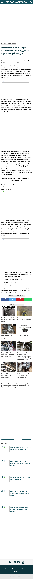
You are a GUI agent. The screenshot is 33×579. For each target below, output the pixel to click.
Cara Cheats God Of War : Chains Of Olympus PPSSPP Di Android (20, 463)
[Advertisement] (16, 24)
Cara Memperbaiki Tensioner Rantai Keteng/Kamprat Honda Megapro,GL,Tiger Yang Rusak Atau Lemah (24, 356)
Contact (19, 568)
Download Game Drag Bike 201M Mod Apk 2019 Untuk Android (19, 509)
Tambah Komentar (23, 57)
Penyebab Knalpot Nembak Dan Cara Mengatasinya (6, 375)
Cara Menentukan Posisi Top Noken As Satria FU (24, 318)
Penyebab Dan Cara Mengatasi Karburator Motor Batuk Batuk (7, 354)
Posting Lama (26, 438)
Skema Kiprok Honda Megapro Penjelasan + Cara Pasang (23, 337)
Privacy (26, 568)
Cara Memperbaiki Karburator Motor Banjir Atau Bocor (8, 337)
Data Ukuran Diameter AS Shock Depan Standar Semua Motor (19, 493)
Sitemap (7, 568)
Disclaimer (17, 571)
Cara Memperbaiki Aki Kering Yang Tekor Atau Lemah (8, 319)
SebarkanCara (16, 2)
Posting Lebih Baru (7, 438)
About (13, 568)
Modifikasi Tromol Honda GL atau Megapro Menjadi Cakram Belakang (24, 376)
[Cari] (31, 2)
